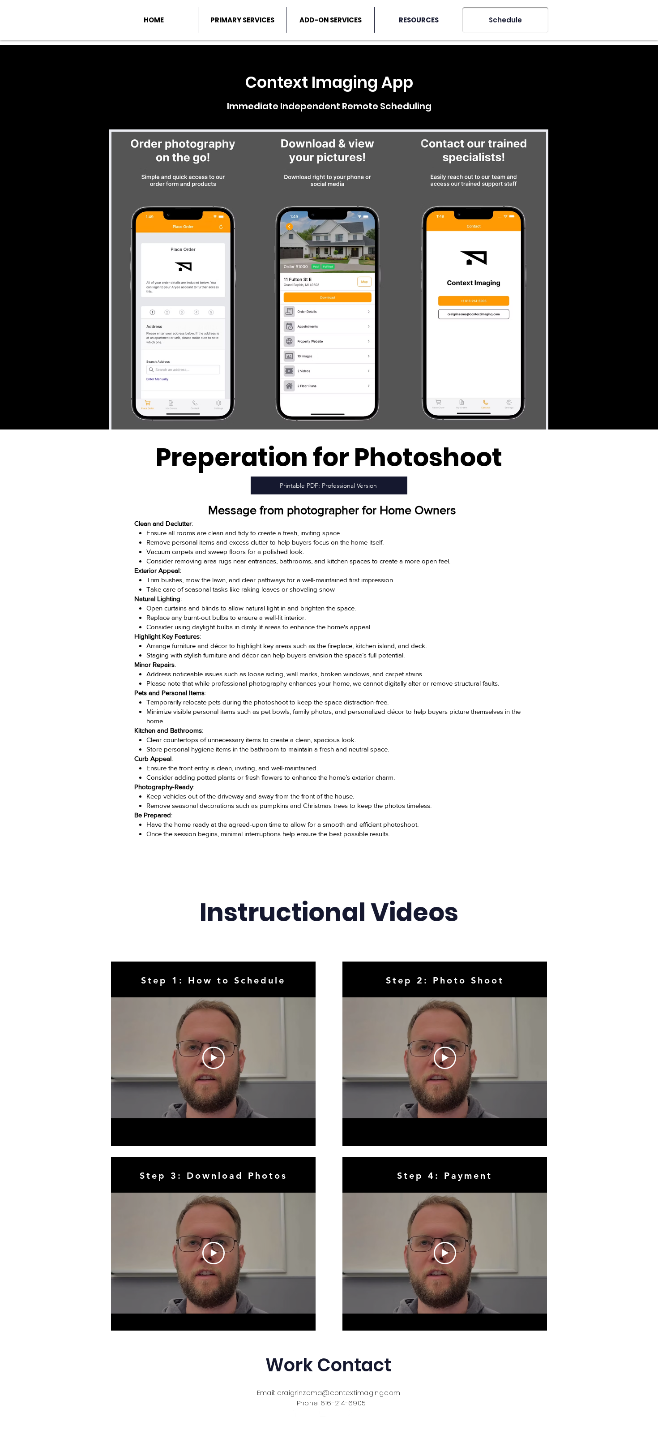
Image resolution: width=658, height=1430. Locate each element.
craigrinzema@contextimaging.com (338, 1392)
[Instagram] (351, 1412)
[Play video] (213, 1058)
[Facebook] (294, 1412)
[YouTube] (323, 1412)
